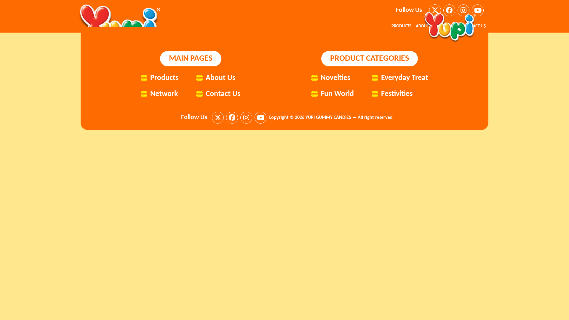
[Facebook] (232, 118)
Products (164, 78)
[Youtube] (478, 10)
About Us (220, 78)
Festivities (397, 94)
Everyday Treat (404, 78)
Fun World (337, 94)
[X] (218, 118)
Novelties (335, 78)
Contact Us (223, 94)
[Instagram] (246, 118)
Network (164, 94)
